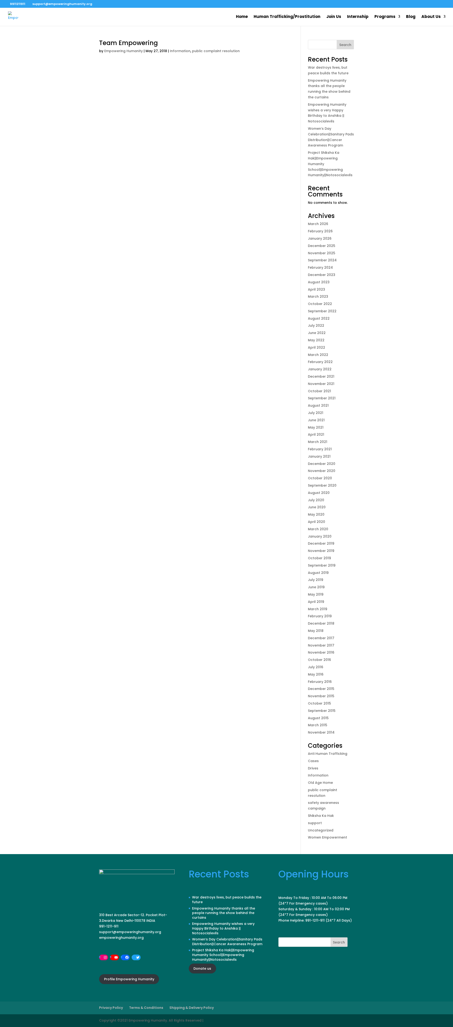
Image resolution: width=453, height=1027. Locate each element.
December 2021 (321, 376)
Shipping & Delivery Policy (191, 1007)
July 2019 (315, 579)
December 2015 (321, 688)
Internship (358, 17)
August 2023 (319, 282)
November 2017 (321, 645)
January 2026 (319, 238)
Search (345, 44)
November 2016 (321, 652)
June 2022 (317, 332)
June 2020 (317, 507)
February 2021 (320, 449)
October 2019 (319, 558)
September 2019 (322, 565)
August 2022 (319, 318)
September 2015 (322, 710)
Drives (313, 768)
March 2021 (317, 441)
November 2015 (321, 696)
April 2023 (316, 289)
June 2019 (316, 587)
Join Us (333, 17)
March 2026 (318, 223)
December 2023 (321, 274)
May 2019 (315, 594)
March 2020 (318, 529)
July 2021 (315, 412)
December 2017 (321, 638)
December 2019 (321, 543)
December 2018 (321, 623)
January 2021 (319, 456)
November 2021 (321, 383)
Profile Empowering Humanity (129, 979)
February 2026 (320, 231)
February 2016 (320, 681)
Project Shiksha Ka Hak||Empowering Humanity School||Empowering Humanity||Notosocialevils (223, 955)
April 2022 (316, 347)
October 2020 (320, 478)
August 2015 (318, 718)
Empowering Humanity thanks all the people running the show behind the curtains (223, 913)
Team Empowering (128, 43)
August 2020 (319, 492)
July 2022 (316, 325)
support (315, 823)
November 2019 (321, 550)
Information (180, 51)
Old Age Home (320, 782)
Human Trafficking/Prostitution (287, 17)
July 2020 (316, 500)
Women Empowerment (327, 837)
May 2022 (316, 340)
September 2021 (322, 398)
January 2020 (319, 536)
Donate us (202, 968)
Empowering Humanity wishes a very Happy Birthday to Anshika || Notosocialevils (223, 928)
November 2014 (321, 732)
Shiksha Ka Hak (321, 815)
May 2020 (316, 514)
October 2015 (319, 703)
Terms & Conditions (146, 1007)
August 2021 (318, 405)
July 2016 (315, 667)
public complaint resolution (216, 51)
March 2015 (317, 725)
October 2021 (319, 391)
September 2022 (322, 311)
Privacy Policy (111, 1007)
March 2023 (318, 296)
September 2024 (322, 260)
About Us (431, 17)
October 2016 (319, 659)
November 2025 (321, 253)
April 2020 (316, 521)
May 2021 (315, 427)
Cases (313, 761)
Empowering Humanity (123, 51)
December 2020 (321, 463)
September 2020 (322, 485)
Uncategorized (320, 830)
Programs (384, 17)
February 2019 (320, 616)
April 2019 (316, 601)
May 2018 (315, 630)
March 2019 (317, 609)
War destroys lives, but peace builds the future (226, 899)
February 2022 (320, 361)
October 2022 (320, 303)
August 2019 (318, 572)
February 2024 (320, 267)
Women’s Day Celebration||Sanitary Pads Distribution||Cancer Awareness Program (227, 941)
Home (242, 17)
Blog (410, 17)
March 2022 (318, 354)
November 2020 (321, 470)
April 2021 (316, 434)
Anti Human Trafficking (327, 753)
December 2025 (321, 245)
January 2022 (319, 369)
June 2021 (316, 420)
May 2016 (315, 674)
